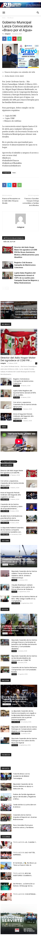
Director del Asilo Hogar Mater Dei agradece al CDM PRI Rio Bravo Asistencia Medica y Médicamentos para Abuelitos (26, 252)
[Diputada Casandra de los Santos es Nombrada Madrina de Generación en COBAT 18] (5, 658)
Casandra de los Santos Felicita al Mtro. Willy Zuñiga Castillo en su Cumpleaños (24, 598)
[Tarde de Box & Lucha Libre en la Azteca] (6, 807)
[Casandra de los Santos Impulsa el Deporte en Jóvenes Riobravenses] (6, 817)
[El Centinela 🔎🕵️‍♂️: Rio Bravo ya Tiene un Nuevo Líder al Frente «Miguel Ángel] (6, 865)
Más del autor (9, 242)
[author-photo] (20, 224)
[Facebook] (4, 39)
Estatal (5, 633)
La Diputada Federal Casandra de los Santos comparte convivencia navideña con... (12, 530)
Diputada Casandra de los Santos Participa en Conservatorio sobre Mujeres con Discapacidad (24, 729)
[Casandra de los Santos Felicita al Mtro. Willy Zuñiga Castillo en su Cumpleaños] (5, 598)
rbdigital (7, 34)
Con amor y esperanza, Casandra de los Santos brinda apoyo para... (25, 404)
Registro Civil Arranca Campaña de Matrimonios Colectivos (25, 265)
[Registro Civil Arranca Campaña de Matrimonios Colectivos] (7, 265)
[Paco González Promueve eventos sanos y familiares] (6, 828)
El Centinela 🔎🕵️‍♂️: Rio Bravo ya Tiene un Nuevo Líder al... (24, 864)
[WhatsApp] (19, 39)
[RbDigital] (20, 5)
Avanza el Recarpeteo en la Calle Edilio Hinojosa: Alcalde (11, 201)
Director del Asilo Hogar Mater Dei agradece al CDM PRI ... (18, 359)
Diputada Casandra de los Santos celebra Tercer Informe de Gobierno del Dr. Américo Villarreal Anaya (24, 574)
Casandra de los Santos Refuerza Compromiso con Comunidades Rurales (24, 669)
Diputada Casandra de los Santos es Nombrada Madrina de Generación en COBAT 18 (24, 658)
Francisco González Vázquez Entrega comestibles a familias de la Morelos (31, 202)
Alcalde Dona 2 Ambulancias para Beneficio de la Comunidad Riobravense (11, 518)
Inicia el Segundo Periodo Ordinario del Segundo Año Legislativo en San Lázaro (15, 699)
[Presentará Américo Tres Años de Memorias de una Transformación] (19, 556)
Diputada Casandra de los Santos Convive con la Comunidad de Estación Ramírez (18, 628)
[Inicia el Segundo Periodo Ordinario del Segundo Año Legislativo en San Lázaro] (6, 416)
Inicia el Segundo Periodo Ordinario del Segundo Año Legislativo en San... (23, 416)
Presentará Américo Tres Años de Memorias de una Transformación (18, 560)
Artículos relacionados (13, 238)
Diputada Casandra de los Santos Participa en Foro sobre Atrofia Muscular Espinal (24, 740)
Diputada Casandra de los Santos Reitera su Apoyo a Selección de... (23, 786)
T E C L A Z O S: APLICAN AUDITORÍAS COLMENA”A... (22, 874)
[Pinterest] (14, 39)
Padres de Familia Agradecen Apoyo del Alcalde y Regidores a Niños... (24, 796)
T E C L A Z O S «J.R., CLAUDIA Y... (25, 842)
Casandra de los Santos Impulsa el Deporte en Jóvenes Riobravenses (25, 817)
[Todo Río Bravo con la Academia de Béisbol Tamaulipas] (6, 776)
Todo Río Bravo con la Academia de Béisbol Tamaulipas (21, 776)
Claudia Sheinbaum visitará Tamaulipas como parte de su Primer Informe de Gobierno (23, 587)
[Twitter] (9, 39)
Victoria (5, 564)
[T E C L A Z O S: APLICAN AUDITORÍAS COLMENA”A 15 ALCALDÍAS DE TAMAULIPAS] (6, 876)
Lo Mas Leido (6, 252)
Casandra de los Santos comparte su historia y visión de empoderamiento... (12, 506)
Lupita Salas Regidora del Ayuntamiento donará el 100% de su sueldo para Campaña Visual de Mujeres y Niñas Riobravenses (26, 278)
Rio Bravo (11, 18)
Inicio (3, 18)
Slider (14, 172)
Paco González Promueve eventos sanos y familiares (23, 826)
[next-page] (7, 288)
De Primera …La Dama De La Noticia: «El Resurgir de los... (23, 885)
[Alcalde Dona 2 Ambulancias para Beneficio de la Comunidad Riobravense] (31, 518)
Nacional (14, 745)
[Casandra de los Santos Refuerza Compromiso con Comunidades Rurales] (5, 669)
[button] (3, 13)
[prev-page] (3, 288)
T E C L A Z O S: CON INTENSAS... (24, 894)
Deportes (3, 779)
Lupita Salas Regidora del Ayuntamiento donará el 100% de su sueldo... (24, 393)
